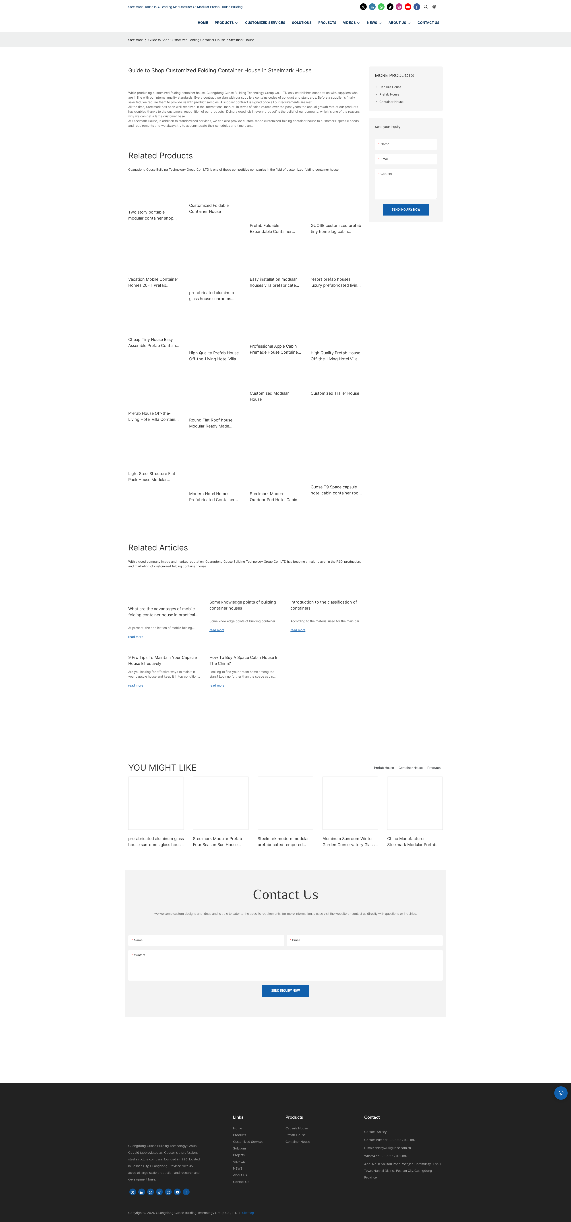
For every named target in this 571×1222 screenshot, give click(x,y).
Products (434, 768)
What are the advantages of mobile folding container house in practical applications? (161, 612)
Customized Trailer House (335, 393)
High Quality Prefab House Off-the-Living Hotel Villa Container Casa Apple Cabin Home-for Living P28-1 (335, 356)
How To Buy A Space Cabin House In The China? (244, 660)
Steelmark (135, 40)
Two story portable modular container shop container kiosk (150, 215)
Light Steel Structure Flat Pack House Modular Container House (151, 477)
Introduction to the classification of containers (323, 605)
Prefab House (384, 768)
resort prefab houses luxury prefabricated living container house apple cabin (335, 282)
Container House (411, 768)
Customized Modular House (269, 396)
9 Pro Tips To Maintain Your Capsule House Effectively (162, 660)
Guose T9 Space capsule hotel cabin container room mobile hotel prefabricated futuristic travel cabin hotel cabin (336, 490)
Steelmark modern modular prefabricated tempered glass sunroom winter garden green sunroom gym (285, 842)
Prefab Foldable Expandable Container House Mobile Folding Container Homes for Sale (274, 228)
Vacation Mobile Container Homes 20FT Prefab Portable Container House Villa (153, 282)
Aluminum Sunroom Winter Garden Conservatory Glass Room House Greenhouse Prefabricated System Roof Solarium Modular (348, 842)
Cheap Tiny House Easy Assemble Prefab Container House (154, 343)
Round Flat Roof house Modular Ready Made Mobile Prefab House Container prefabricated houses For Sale (212, 423)
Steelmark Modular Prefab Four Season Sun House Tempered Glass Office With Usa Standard (219, 842)
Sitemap (248, 1213)
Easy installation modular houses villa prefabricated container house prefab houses (274, 282)
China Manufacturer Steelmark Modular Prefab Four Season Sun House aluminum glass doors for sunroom (411, 842)
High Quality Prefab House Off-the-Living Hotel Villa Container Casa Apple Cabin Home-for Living (214, 356)
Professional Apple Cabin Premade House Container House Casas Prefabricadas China (275, 349)
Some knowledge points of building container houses (242, 605)
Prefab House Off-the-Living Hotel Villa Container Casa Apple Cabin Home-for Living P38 (153, 416)
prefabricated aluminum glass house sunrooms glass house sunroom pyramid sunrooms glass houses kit (212, 296)
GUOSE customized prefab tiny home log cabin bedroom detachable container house (336, 228)
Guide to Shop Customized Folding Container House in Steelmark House (201, 40)
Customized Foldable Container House (209, 208)
